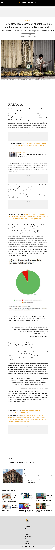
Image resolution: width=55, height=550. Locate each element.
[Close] (36, 264)
